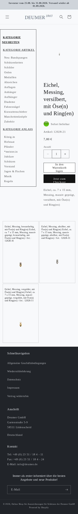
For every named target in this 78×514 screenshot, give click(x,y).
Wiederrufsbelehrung (19, 371)
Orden (8, 72)
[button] (7, 17)
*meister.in (11, 151)
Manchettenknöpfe (15, 116)
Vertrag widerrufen (18, 396)
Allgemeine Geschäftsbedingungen (26, 363)
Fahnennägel (12, 106)
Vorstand (9, 166)
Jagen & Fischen (14, 171)
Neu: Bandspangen (16, 57)
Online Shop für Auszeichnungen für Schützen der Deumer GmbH (43, 504)
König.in (9, 136)
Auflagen (10, 87)
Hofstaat (9, 141)
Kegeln (8, 181)
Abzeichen (10, 82)
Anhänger (10, 92)
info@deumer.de (27, 464)
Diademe (9, 101)
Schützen (9, 161)
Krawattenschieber (15, 111)
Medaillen (10, 77)
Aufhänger (10, 97)
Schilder (9, 67)
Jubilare (9, 156)
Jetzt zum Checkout (59, 180)
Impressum (13, 387)
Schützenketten (13, 62)
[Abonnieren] (67, 489)
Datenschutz (14, 379)
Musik (8, 176)
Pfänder (9, 146)
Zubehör (9, 121)
